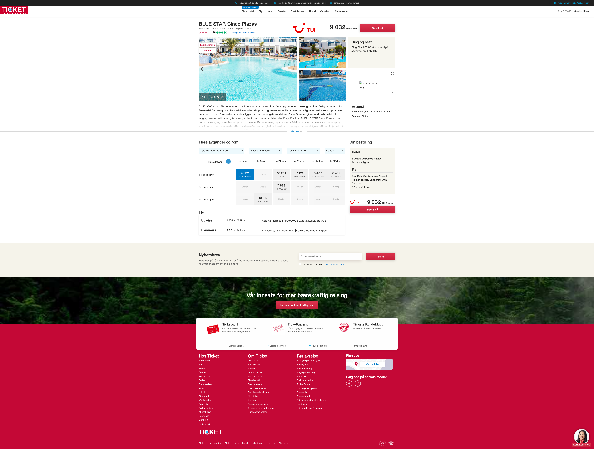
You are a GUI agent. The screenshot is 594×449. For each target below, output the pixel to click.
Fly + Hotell (248, 11)
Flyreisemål (254, 380)
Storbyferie (204, 396)
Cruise (202, 380)
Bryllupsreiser (206, 408)
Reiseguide (302, 364)
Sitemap (252, 400)
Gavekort (325, 11)
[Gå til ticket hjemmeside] (14, 9)
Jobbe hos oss (255, 372)
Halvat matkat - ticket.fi (264, 443)
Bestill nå (377, 28)
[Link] (350, 383)
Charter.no (284, 443)
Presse (251, 368)
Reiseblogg (204, 424)
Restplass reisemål (257, 388)
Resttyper (204, 416)
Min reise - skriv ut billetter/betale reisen (571, 3)
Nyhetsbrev (253, 396)
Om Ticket (253, 360)
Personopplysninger (258, 404)
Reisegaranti (303, 396)
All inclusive (205, 412)
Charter (282, 11)
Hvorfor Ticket (255, 376)
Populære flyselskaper (259, 392)
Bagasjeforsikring (306, 372)
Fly (260, 11)
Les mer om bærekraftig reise (297, 305)
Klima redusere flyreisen (309, 408)
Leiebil (202, 392)
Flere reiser (343, 11)
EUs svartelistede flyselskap (311, 400)
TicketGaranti (304, 384)
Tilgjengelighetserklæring (261, 408)
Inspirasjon (302, 404)
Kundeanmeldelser (257, 412)
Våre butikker (581, 11)
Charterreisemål (256, 384)
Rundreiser (204, 404)
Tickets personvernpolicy (333, 264)
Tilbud (312, 11)
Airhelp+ (301, 376)
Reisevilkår (302, 392)
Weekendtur (205, 400)
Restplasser (297, 11)
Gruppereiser (205, 384)
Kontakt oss (254, 364)
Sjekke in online (305, 380)
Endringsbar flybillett (307, 388)
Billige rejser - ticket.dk (237, 443)
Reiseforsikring (304, 368)
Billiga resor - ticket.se (210, 443)
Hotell (270, 11)
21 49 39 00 (565, 11)
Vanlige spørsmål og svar (309, 360)
